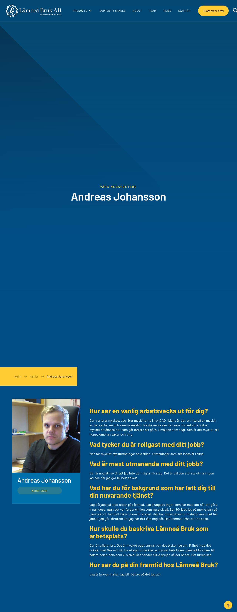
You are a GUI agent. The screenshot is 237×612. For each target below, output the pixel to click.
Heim (17, 376)
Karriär (33, 376)
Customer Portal (213, 10)
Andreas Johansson (60, 376)
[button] (82, 11)
